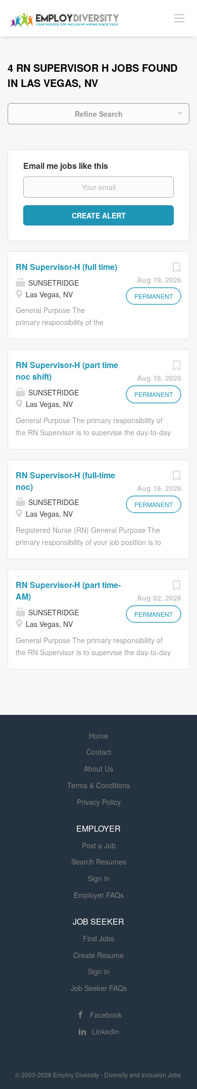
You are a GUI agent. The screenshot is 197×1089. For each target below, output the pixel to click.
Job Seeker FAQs (99, 988)
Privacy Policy (99, 802)
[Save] (176, 269)
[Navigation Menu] (179, 17)
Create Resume (98, 955)
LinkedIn (105, 1031)
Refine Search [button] (99, 114)
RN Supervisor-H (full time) (66, 267)
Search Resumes (98, 861)
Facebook (106, 1015)
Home (98, 736)
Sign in (99, 878)
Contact (98, 752)
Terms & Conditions (98, 785)
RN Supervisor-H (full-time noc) (65, 480)
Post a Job (99, 845)
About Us (98, 768)
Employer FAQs (99, 895)
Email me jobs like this (65, 165)
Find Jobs (98, 938)
